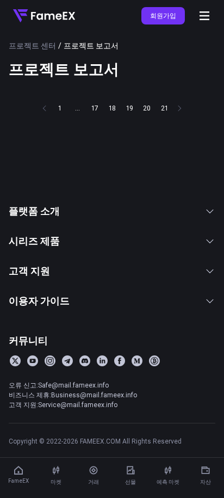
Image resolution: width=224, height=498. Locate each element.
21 (164, 108)
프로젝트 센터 (32, 46)
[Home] (44, 15)
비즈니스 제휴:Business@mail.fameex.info (73, 395)
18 (112, 108)
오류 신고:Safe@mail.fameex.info (59, 385)
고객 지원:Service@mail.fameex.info (63, 405)
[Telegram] (67, 360)
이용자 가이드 (39, 300)
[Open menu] (204, 15)
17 (94, 108)
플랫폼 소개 (34, 211)
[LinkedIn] (102, 360)
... (77, 108)
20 (147, 108)
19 (129, 108)
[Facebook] (119, 360)
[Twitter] (15, 360)
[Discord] (84, 360)
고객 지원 (29, 271)
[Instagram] (50, 360)
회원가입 (163, 15)
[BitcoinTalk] (154, 360)
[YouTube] (32, 360)
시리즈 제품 (34, 241)
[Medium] (137, 360)
